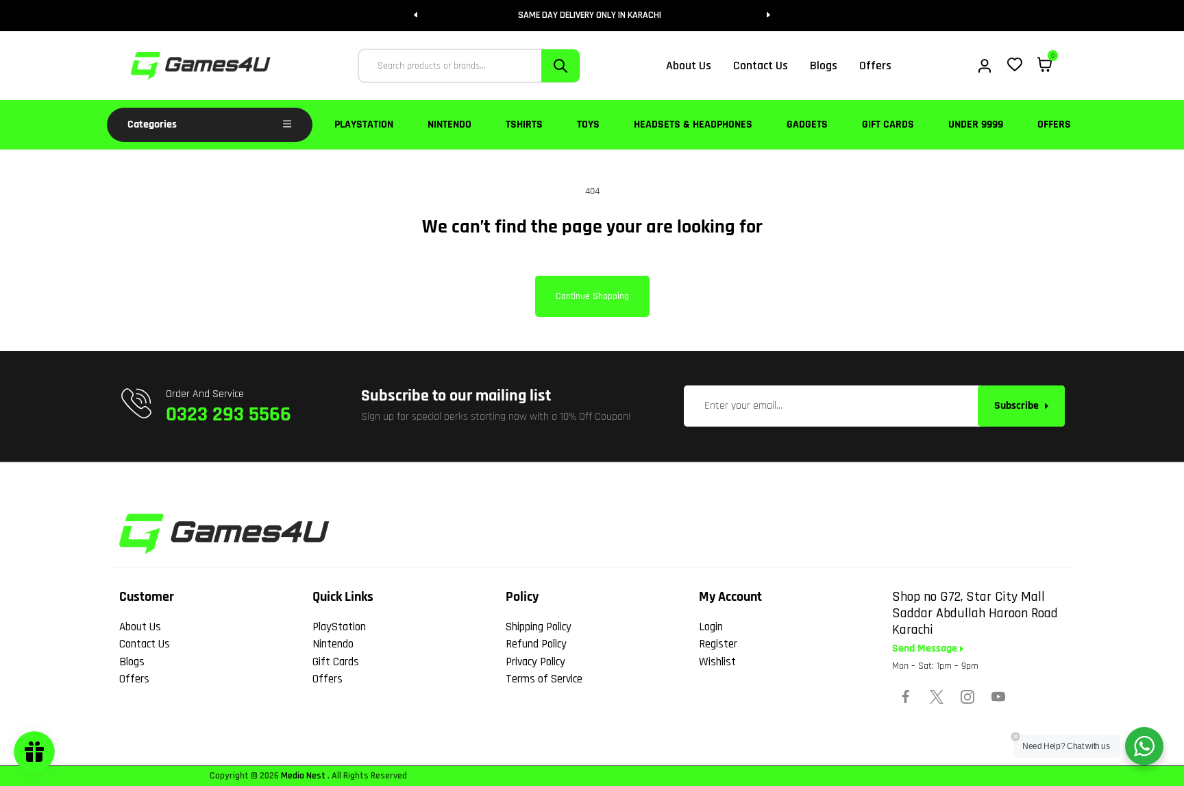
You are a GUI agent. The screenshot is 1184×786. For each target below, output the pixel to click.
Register (718, 644)
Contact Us (144, 644)
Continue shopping (592, 296)
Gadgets (807, 124)
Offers (1054, 124)
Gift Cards (888, 124)
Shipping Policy (538, 626)
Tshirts (524, 124)
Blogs (132, 661)
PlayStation (363, 124)
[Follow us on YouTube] (998, 697)
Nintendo (449, 124)
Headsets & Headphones (693, 124)
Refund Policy (536, 644)
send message (926, 649)
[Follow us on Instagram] (967, 697)
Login (711, 626)
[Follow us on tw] (936, 697)
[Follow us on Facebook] (906, 697)
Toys (588, 124)
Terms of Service (544, 679)
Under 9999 (975, 124)
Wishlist (717, 661)
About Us (140, 626)
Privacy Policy (535, 661)
